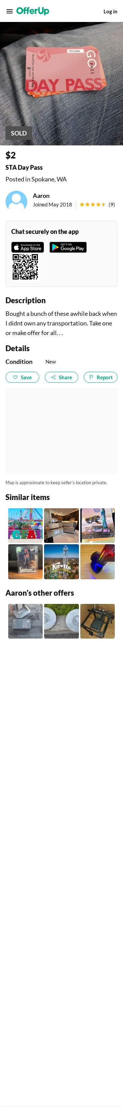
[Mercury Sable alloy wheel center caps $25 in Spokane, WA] (61, 621)
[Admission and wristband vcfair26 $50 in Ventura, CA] (25, 525)
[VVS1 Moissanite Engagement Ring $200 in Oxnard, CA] (97, 561)
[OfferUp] (32, 11)
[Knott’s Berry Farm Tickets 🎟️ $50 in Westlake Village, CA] (61, 561)
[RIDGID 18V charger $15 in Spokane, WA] (25, 621)
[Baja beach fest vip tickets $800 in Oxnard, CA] (97, 525)
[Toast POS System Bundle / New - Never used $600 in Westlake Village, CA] (61, 525)
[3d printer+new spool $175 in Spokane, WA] (97, 621)
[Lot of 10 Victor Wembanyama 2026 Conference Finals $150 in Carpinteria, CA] (25, 561)
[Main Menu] (9, 11)
